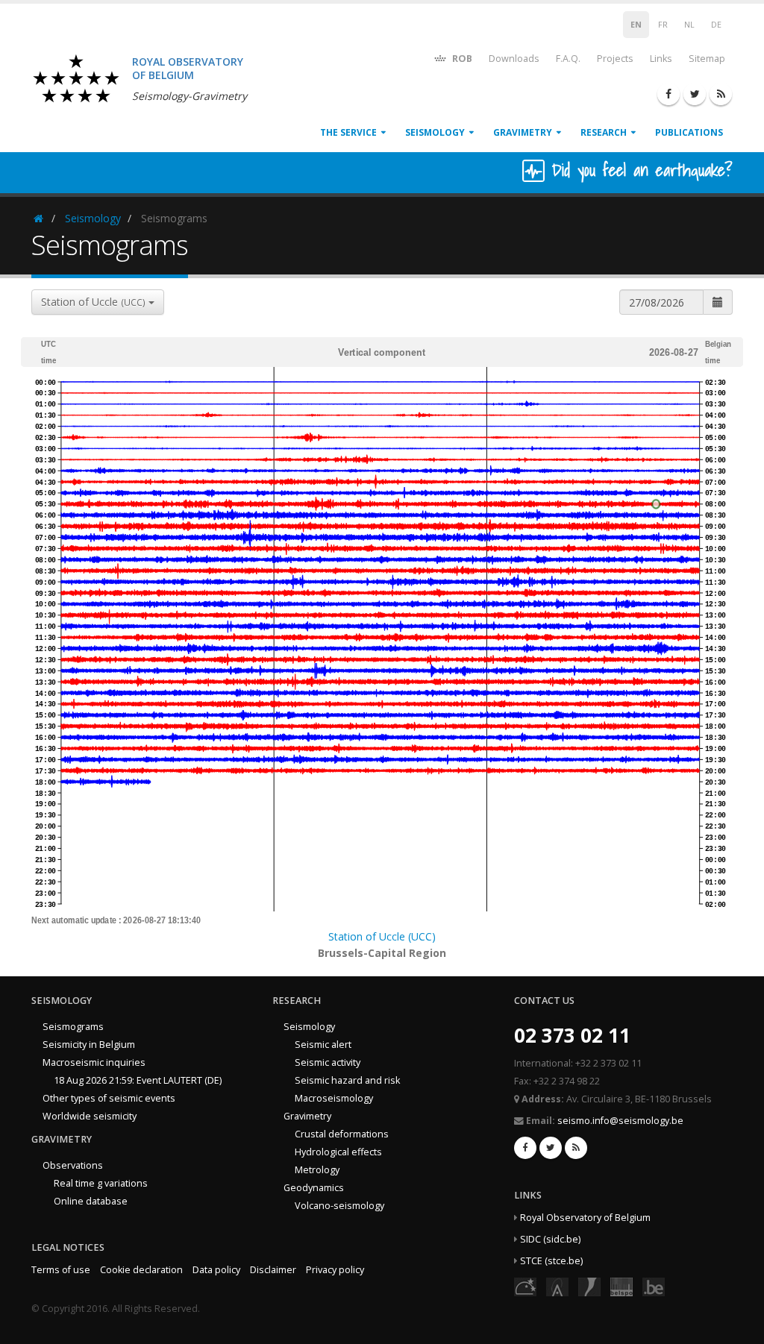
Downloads (514, 58)
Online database (91, 1201)
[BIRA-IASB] (557, 1286)
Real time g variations (101, 1183)
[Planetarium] (525, 1286)
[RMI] (589, 1286)
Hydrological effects (338, 1152)
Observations (73, 1165)
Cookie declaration (141, 1269)
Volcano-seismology (339, 1205)
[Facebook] (668, 94)
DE (716, 24)
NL (689, 24)
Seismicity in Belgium (89, 1044)
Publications (689, 132)
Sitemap (707, 58)
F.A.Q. (568, 58)
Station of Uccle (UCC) (382, 936)
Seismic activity (327, 1062)
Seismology (435, 132)
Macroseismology (334, 1098)
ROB (461, 58)
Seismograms (73, 1026)
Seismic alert (323, 1044)
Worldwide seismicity (90, 1116)
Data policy (216, 1269)
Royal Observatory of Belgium (585, 1217)
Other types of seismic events (109, 1098)
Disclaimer (273, 1269)
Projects (615, 58)
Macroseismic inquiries (94, 1062)
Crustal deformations (342, 1134)
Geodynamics (314, 1187)
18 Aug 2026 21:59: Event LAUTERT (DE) (138, 1080)
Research (603, 132)
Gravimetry (522, 132)
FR (663, 24)
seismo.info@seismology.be (620, 1120)
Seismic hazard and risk (347, 1080)
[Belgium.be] (653, 1286)
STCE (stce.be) (551, 1260)
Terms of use (60, 1269)
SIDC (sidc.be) (550, 1239)
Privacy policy (335, 1269)
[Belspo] (621, 1286)
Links (661, 58)
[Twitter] (694, 94)
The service (348, 132)
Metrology (317, 1170)
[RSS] (721, 94)
